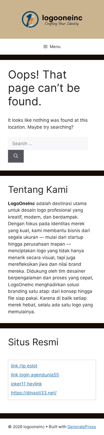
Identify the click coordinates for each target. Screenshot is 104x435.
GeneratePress (81, 426)
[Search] (16, 156)
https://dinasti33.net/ (34, 392)
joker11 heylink (26, 383)
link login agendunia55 (35, 374)
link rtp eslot (24, 365)
